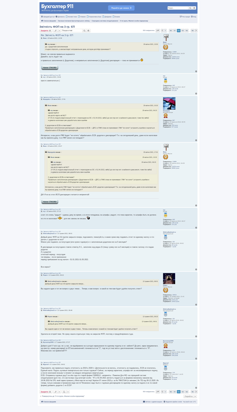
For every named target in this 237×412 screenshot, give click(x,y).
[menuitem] (60, 16)
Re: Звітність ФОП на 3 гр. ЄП (57, 35)
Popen (165, 285)
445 (173, 85)
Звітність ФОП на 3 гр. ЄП (57, 26)
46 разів (174, 245)
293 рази (175, 125)
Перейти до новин (120, 8)
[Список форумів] (57, 6)
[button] (158, 30)
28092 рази (175, 58)
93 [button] (183, 30)
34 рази (174, 379)
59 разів (174, 377)
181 (173, 241)
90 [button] (171, 30)
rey (49, 44)
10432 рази (175, 301)
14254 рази (176, 57)
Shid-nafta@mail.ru (169, 232)
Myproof (165, 363)
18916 (174, 295)
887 (173, 120)
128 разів (175, 88)
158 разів (175, 355)
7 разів (174, 246)
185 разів (175, 353)
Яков (164, 42)
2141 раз (175, 300)
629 (173, 350)
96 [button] (193, 30)
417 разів (175, 127)
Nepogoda (166, 110)
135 (173, 372)
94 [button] (187, 30)
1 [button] (165, 30)
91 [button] (175, 30)
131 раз (174, 90)
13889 (174, 52)
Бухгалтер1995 (168, 341)
